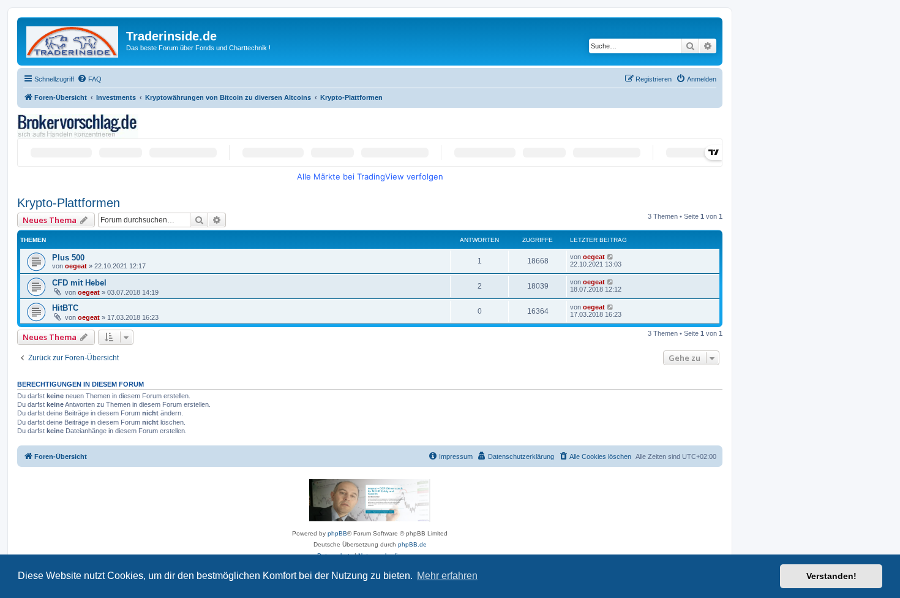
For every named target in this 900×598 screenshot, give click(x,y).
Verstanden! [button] (831, 576)
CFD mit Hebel (79, 282)
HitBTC (65, 307)
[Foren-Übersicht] (73, 39)
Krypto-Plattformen (68, 203)
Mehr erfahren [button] (447, 575)
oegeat (76, 266)
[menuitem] (89, 79)
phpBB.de (412, 544)
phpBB (337, 533)
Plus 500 (68, 257)
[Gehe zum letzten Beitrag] (611, 256)
